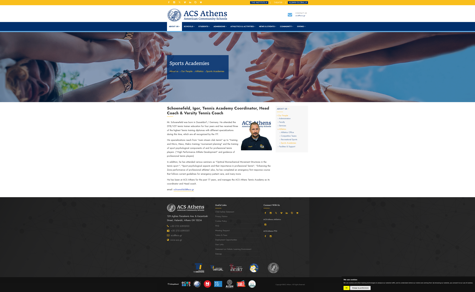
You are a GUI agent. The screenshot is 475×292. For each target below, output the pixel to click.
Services (282, 125)
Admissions (219, 26)
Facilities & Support (287, 146)
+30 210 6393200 (179, 226)
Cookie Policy (221, 221)
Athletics (199, 71)
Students (203, 26)
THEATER (278, 2)
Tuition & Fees (221, 235)
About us (173, 26)
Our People (186, 71)
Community (286, 26)
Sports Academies (215, 71)
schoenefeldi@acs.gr (184, 189)
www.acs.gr (176, 240)
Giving (300, 26)
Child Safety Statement (224, 211)
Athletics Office (287, 132)
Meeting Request (222, 230)
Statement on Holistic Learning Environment (233, 249)
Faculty (282, 122)
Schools (188, 26)
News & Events (267, 26)
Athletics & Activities (242, 26)
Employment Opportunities (226, 239)
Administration (285, 118)
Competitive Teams (289, 136)
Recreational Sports (289, 139)
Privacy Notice (221, 216)
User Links (219, 244)
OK (346, 288)
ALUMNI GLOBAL (297, 2)
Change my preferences (360, 288)
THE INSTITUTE (258, 2)
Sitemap (218, 253)
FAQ (217, 225)
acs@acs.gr (176, 235)
